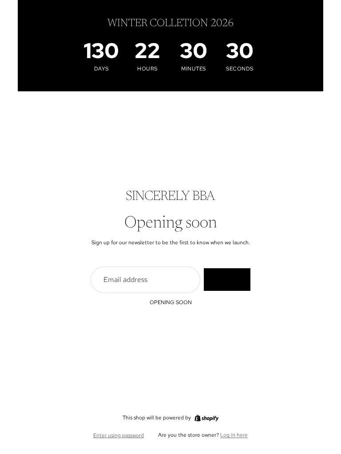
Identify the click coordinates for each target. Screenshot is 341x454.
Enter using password (118, 435)
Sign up (227, 279)
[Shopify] (206, 418)
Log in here (234, 434)
